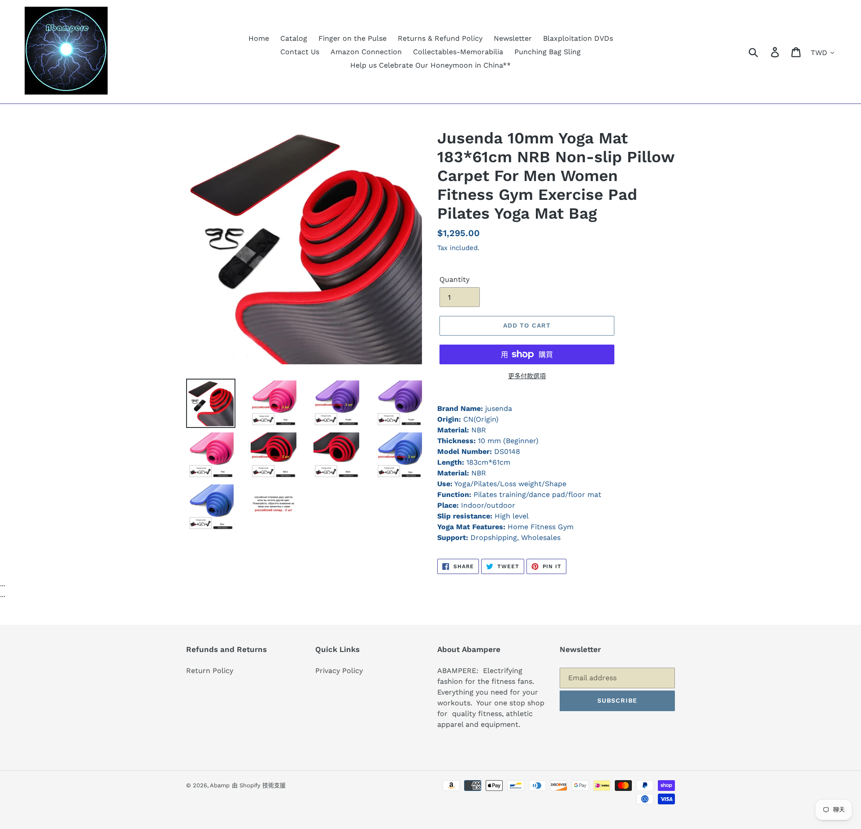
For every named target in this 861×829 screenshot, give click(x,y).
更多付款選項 (527, 376)
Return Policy (209, 670)
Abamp (220, 785)
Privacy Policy (339, 670)
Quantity (454, 279)
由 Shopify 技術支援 (259, 785)
